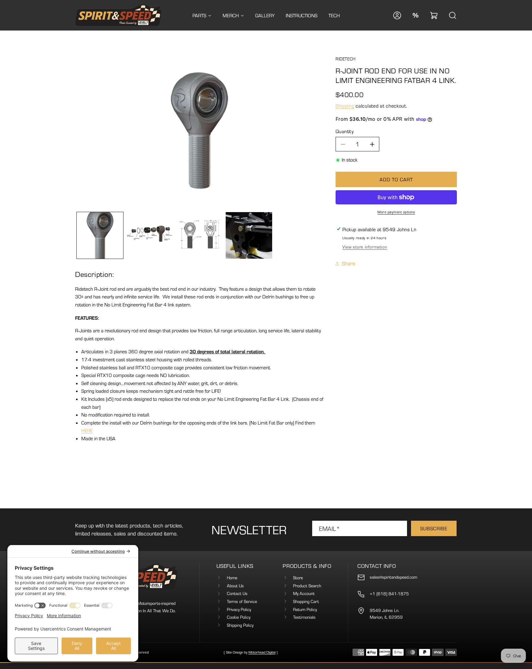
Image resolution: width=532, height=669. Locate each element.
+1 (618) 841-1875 (389, 594)
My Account (304, 593)
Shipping (345, 106)
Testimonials (304, 617)
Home (232, 578)
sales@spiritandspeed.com (393, 577)
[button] (434, 15)
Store (298, 578)
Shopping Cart (306, 601)
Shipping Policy (240, 625)
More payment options (396, 212)
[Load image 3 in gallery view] (199, 235)
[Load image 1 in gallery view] (100, 235)
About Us (235, 586)
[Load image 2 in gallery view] (149, 235)
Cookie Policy (238, 617)
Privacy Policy (239, 609)
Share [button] (348, 263)
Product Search (307, 586)
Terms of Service (242, 601)
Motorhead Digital (262, 652)
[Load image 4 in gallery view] (249, 235)
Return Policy (305, 609)
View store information (364, 247)
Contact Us (237, 593)
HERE (87, 430)
